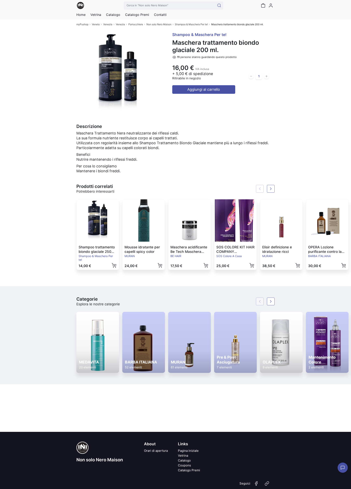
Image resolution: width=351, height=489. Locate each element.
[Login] (271, 5)
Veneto (96, 24)
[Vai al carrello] (263, 5)
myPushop (82, 24)
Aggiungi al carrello (203, 89)
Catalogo (113, 14)
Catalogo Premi (189, 470)
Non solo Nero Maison (158, 24)
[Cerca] (219, 5)
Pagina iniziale (188, 451)
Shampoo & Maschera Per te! (191, 24)
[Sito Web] (267, 485)
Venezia (107, 24)
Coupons (184, 465)
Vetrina (183, 455)
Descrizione (89, 126)
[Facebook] (256, 485)
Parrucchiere (135, 24)
